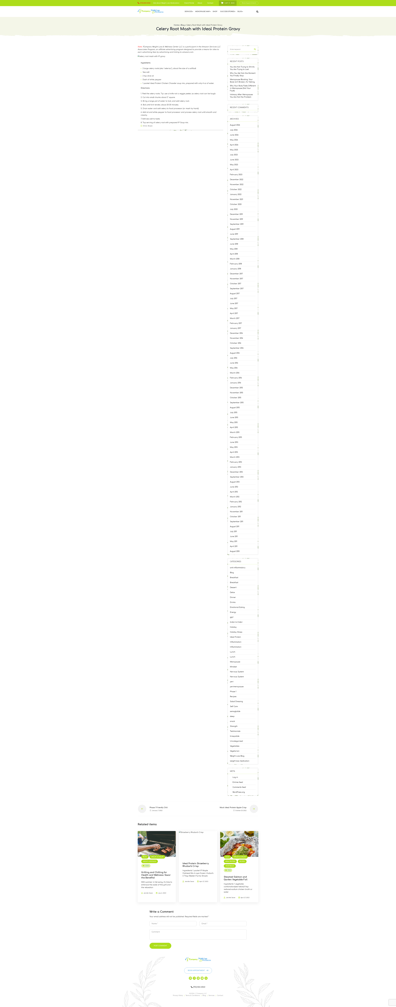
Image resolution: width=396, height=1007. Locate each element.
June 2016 (234, 363)
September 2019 (236, 224)
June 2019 (234, 234)
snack (232, 721)
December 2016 (236, 333)
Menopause (235, 662)
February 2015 (236, 437)
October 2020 (236, 204)
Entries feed (238, 782)
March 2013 (234, 457)
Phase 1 (233, 692)
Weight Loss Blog (237, 756)
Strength (233, 726)
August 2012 (235, 482)
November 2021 (236, 199)
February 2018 (236, 264)
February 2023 (236, 175)
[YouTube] (202, 978)
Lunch (232, 652)
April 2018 (234, 254)
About (200, 3)
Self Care (234, 706)
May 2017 (233, 308)
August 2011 (234, 527)
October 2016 (235, 343)
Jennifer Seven (148, 893)
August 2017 (235, 294)
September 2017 (236, 289)
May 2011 (233, 541)
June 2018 (234, 244)
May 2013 (234, 447)
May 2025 (234, 150)
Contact (210, 3)
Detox (232, 592)
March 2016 (234, 373)
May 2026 (234, 140)
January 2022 (235, 194)
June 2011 (234, 536)
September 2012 (236, 477)
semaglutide (235, 711)
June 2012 (234, 487)
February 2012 (236, 502)
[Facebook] (190, 978)
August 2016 (235, 353)
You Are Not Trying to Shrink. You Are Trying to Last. (242, 68)
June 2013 (234, 442)
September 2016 (236, 348)
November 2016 (236, 338)
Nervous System (237, 672)
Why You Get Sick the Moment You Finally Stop (242, 74)
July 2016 (233, 358)
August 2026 (235, 125)
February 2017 (236, 323)
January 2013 (235, 467)
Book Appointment (249, 3)
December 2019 (236, 214)
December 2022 (236, 180)
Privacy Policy (178, 995)
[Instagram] (194, 978)
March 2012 (234, 497)
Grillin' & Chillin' (236, 622)
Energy (233, 612)
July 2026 (234, 130)
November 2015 (236, 393)
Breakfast (234, 578)
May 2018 (233, 249)
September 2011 (236, 522)
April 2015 (234, 427)
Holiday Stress (236, 632)
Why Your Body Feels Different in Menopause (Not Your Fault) (243, 88)
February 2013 (236, 462)
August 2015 (235, 408)
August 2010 (235, 551)
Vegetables (234, 746)
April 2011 (233, 546)
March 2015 (234, 432)
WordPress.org (239, 792)
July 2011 (233, 531)
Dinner (233, 597)
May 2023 (234, 165)
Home (176, 25)
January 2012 (235, 507)
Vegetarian (234, 751)
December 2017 (236, 274)
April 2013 (234, 452)
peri (231, 682)
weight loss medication (239, 761)
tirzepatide (234, 736)
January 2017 (235, 328)
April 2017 (234, 313)
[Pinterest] (198, 978)
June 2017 (234, 303)
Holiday (233, 627)
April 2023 (234, 170)
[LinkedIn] (206, 978)
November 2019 (236, 219)
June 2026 (234, 135)
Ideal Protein (235, 637)
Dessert (233, 587)
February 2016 (236, 378)
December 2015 (236, 388)
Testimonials (235, 731)
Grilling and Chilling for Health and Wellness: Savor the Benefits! (156, 875)
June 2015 (234, 417)
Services (211, 995)
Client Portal (189, 3)
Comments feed (239, 787)
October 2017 (235, 284)
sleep (232, 716)
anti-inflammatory (237, 568)
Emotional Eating (237, 607)
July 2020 (234, 209)
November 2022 (236, 184)
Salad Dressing (236, 701)
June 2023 (234, 160)
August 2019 (235, 229)
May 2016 (233, 368)
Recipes (233, 696)
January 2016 (235, 383)
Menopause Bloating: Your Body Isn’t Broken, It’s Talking (242, 81)
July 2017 (233, 298)
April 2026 (234, 145)
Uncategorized (236, 741)
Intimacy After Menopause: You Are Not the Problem (241, 96)
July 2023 (234, 155)
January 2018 (235, 269)
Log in (235, 777)
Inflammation (235, 642)
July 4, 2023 (162, 893)
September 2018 (236, 239)
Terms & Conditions (193, 995)
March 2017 (234, 318)
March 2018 (234, 259)
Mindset (233, 667)
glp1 (231, 617)
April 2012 (234, 492)
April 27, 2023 (203, 881)
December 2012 (236, 472)
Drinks (233, 602)
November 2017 (236, 279)
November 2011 (236, 512)
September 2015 (237, 403)
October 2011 (235, 517)
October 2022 (236, 189)
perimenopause (237, 687)
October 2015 (235, 398)
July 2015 (233, 412)
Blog (183, 25)
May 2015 (234, 422)
